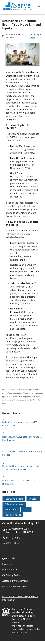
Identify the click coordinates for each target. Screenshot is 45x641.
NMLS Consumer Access (15, 586)
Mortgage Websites (22, 625)
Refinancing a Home (35, 36)
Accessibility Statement (15, 580)
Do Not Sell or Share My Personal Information (20, 598)
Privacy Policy (9, 569)
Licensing (7, 563)
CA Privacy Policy (11, 575)
